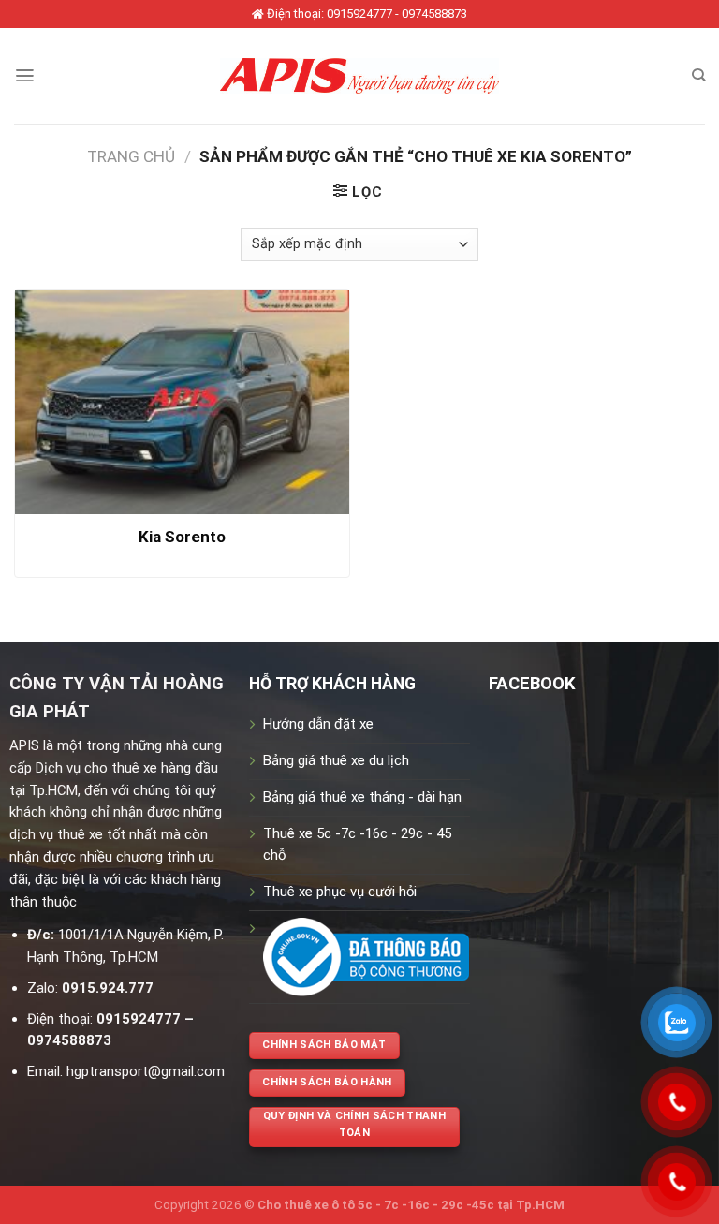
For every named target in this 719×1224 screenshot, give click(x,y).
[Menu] (25, 75)
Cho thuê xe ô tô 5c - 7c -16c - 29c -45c (375, 1205)
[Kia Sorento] (182, 402)
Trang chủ (131, 156)
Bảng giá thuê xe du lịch (336, 760)
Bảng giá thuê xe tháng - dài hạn (362, 797)
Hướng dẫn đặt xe (318, 723)
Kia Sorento (182, 536)
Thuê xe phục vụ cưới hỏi (340, 891)
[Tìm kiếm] (698, 75)
